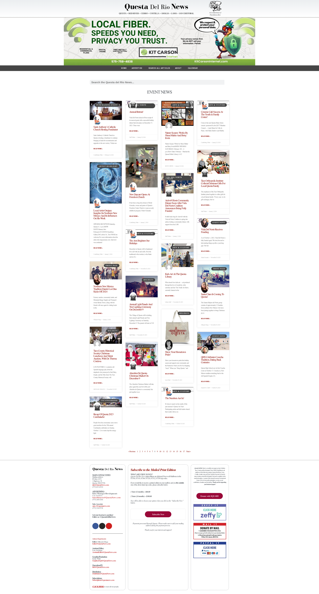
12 (167, 451)
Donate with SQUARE (209, 495)
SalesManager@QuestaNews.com (106, 497)
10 (160, 451)
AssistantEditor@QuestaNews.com (104, 552)
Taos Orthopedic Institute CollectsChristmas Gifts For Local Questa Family (213, 183)
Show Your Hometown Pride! (175, 353)
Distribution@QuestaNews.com (103, 573)
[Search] (226, 82)
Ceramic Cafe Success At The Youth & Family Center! (212, 114)
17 (184, 451)
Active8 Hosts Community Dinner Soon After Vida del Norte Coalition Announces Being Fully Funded (177, 205)
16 (180, 451)
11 (163, 451)
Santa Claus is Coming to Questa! (212, 295)
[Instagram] (102, 526)
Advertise (137, 68)
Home (124, 68)
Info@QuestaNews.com (100, 567)
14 (174, 451)
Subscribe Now (158, 514)
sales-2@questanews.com (101, 506)
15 (177, 451)
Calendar (193, 68)
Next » (188, 451)
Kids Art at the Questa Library (175, 275)
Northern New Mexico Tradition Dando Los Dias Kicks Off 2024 (105, 288)
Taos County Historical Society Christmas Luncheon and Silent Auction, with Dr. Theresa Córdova (105, 356)
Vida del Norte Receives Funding (212, 231)
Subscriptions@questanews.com (103, 580)
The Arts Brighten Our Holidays (139, 242)
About (178, 68)
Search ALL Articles (159, 68)
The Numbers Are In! (174, 398)
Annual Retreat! (136, 111)
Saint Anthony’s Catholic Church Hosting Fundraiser (105, 128)
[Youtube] (109, 526)
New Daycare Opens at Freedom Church (139, 196)
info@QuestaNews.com (100, 485)
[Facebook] (95, 526)
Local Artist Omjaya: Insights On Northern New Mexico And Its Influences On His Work (105, 214)
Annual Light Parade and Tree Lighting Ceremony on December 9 (140, 306)
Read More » (98, 148)
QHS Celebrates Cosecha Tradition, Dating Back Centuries (212, 359)
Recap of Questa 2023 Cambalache (103, 415)
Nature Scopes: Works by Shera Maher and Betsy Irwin (176, 135)
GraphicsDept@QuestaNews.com (104, 560)
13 (170, 451)
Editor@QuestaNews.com (101, 543)
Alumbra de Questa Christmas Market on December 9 (139, 375)
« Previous (131, 451)
